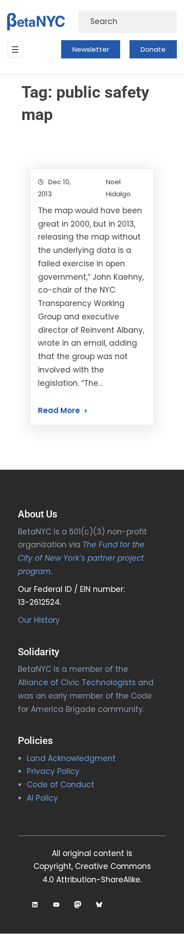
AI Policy (42, 798)
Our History (39, 620)
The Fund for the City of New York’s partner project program (81, 558)
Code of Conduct (60, 784)
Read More (59, 410)
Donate (153, 49)
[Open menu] (15, 49)
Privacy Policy (53, 771)
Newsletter (90, 49)
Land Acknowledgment (71, 758)
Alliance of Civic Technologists (77, 682)
